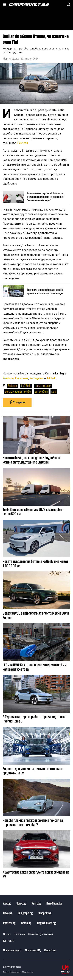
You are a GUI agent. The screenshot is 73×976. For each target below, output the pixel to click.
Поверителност (12, 950)
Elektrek (22, 143)
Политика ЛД (33, 950)
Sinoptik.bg (44, 913)
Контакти (8, 940)
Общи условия (27, 972)
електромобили (43, 385)
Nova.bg (7, 913)
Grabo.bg (26, 923)
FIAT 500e (26, 385)
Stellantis (13, 385)
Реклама (20, 934)
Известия (50, 950)
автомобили (41, 391)
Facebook (21, 378)
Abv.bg (7, 903)
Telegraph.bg (25, 913)
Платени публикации (40, 934)
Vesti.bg (36, 903)
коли (53, 391)
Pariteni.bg (9, 923)
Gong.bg (21, 903)
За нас (7, 934)
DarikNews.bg (54, 903)
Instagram (36, 378)
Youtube (8, 378)
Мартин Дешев (11, 58)
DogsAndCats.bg (46, 923)
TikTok (51, 378)
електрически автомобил (18, 391)
